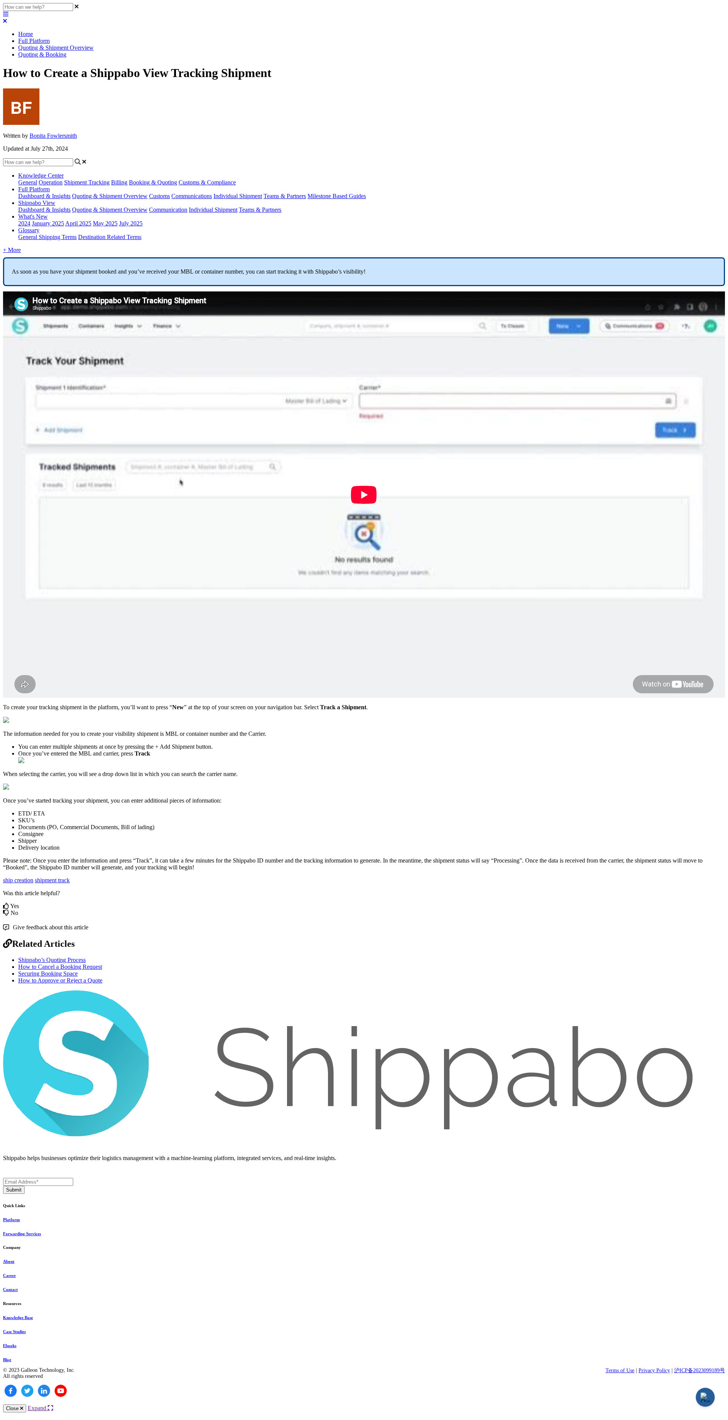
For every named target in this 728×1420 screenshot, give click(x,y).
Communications (191, 196)
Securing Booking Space (48, 973)
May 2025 (105, 223)
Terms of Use (620, 1370)
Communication (168, 209)
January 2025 (48, 223)
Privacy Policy (654, 1370)
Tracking (99, 182)
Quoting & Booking (42, 54)
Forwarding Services (22, 1233)
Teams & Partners (285, 196)
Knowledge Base (18, 1317)
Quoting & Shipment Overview (56, 47)
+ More (12, 250)
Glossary (28, 230)
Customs (159, 196)
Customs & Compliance (207, 182)
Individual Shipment (237, 196)
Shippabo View (36, 203)
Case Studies (14, 1331)
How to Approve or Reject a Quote (60, 980)
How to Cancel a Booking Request (60, 966)
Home (25, 34)
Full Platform (34, 41)
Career (9, 1275)
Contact (10, 1289)
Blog (7, 1359)
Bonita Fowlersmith (53, 135)
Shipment (76, 182)
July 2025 (131, 223)
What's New (33, 216)
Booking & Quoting (153, 182)
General (27, 182)
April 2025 (78, 223)
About (8, 1261)
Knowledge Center (41, 175)
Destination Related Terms (109, 237)
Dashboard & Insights (44, 196)
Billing (119, 182)
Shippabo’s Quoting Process (52, 960)
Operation (51, 182)
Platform (11, 1219)
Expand (38, 1408)
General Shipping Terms (47, 237)
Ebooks (9, 1345)
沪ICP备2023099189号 (699, 1370)
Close (13, 1408)
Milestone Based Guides (337, 196)
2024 (24, 223)
